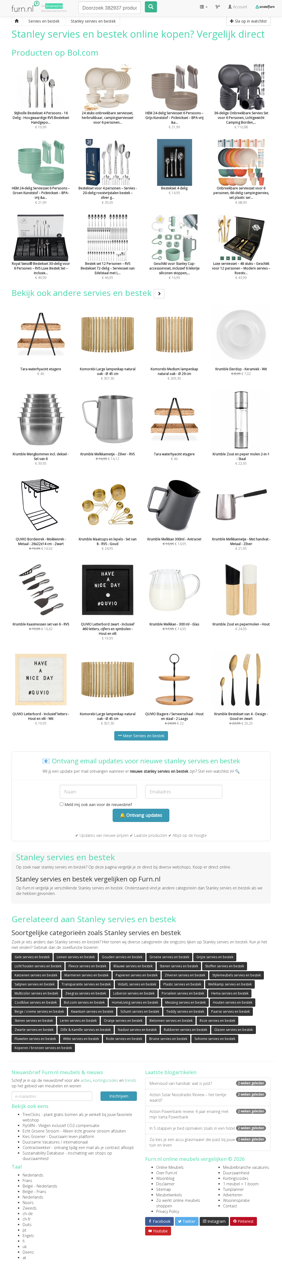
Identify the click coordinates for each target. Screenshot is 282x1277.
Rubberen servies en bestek (185, 1029)
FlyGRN (29, 1125)
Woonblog (165, 1178)
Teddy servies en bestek (185, 1011)
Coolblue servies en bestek (36, 1002)
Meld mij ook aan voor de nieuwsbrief (97, 804)
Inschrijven (118, 1096)
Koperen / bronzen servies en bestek (43, 1047)
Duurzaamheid (236, 1172)
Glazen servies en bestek (233, 1029)
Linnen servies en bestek (76, 957)
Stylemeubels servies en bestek (236, 975)
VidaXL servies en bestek (137, 984)
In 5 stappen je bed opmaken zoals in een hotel (207, 1128)
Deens (28, 1252)
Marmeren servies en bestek (86, 975)
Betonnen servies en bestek (171, 1020)
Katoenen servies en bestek (36, 975)
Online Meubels (170, 1167)
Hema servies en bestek (229, 993)
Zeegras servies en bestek (85, 993)
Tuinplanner (233, 1189)
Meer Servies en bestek (143, 735)
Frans (27, 1180)
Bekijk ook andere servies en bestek (83, 292)
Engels (28, 1235)
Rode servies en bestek (124, 1038)
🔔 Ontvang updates (141, 815)
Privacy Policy (167, 1211)
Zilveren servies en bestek (185, 975)
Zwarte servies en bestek (34, 1029)
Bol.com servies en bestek (84, 1002)
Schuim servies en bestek (139, 1011)
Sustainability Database (43, 1153)
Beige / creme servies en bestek (39, 1011)
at (24, 1257)
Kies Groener (34, 1136)
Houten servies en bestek (232, 1002)
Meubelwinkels (169, 1194)
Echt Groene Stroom (41, 1131)
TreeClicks (31, 1114)
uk (25, 1246)
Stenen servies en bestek (179, 966)
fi (24, 1241)
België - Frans (34, 1191)
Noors (28, 1202)
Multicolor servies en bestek (36, 993)
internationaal (75, 1142)
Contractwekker (36, 1147)
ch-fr (27, 1219)
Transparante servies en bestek (86, 984)
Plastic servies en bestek (182, 984)
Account (239, 6)
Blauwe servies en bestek (133, 966)
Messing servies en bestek (185, 1002)
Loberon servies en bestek (133, 993)
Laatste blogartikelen (170, 1072)
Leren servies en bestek (78, 1020)
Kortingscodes (235, 1178)
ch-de (28, 1213)
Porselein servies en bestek (183, 993)
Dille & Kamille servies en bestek (86, 1029)
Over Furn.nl (166, 1172)
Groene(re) (54, 6)
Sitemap (163, 1189)
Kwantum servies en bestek (92, 1011)
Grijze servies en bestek (214, 957)
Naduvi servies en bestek (137, 1029)
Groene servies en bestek (169, 957)
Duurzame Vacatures (41, 1142)
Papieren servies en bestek (137, 975)
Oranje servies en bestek (123, 1020)
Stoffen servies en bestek (224, 966)
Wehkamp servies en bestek (230, 984)
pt (24, 1230)
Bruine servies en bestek (168, 1038)
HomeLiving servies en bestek (135, 1002)
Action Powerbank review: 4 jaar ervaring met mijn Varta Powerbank (207, 1114)
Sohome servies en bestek (214, 1038)
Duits (27, 1224)
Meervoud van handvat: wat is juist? (207, 1083)
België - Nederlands (40, 1186)
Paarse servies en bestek (230, 1011)
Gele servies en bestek (32, 957)
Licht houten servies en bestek (38, 966)
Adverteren (232, 1194)
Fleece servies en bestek (87, 966)
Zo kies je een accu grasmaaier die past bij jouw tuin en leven (207, 1142)
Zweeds (30, 1208)
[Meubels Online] (16, 21)
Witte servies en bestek (81, 1038)
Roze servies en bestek (217, 1020)
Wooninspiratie (236, 1200)
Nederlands (33, 1175)
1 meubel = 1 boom (241, 1183)
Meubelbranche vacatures (246, 1167)
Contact (230, 1205)
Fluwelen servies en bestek (35, 1038)
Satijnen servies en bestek (35, 984)
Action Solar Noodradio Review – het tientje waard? (207, 1097)
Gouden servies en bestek (122, 957)
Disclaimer (165, 1183)
